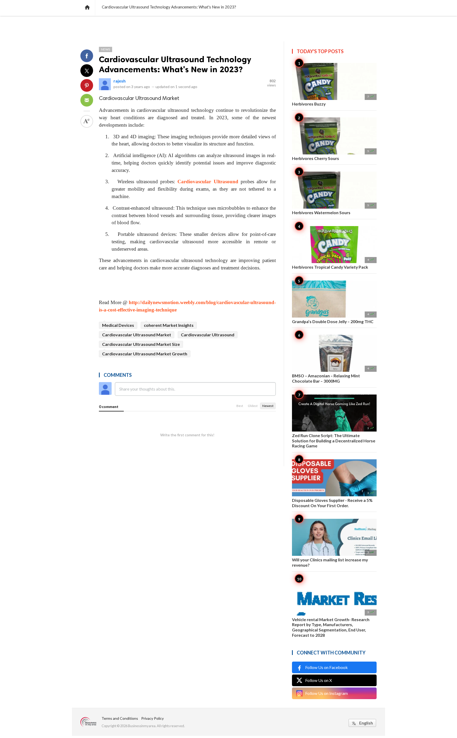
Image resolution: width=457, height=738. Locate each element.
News (105, 49)
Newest (267, 406)
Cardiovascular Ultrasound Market (136, 334)
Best (239, 406)
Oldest (253, 406)
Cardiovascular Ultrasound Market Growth (144, 353)
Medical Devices (118, 325)
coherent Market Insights (169, 325)
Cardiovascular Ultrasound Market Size (141, 344)
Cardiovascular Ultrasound (207, 181)
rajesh (119, 80)
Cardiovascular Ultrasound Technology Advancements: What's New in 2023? (175, 64)
